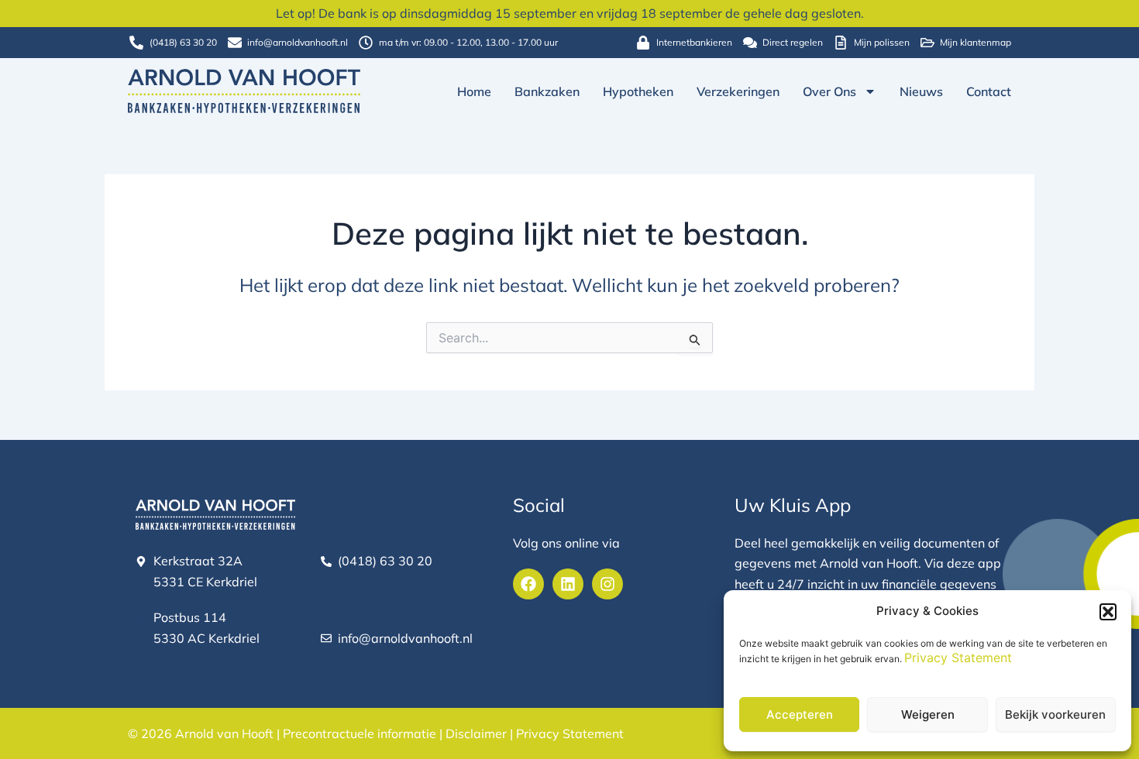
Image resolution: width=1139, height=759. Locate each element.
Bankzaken (547, 91)
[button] (1108, 612)
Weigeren (928, 714)
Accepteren (799, 714)
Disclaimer (476, 733)
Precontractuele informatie (359, 733)
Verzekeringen (738, 91)
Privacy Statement (958, 657)
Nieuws (921, 91)
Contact (988, 91)
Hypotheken (638, 91)
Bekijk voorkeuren (1055, 714)
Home (474, 91)
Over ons (829, 91)
